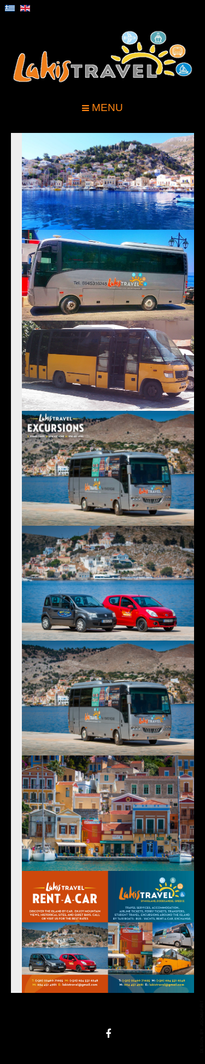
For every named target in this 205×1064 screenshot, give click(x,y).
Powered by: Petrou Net (202, 1026)
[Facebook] (108, 1034)
